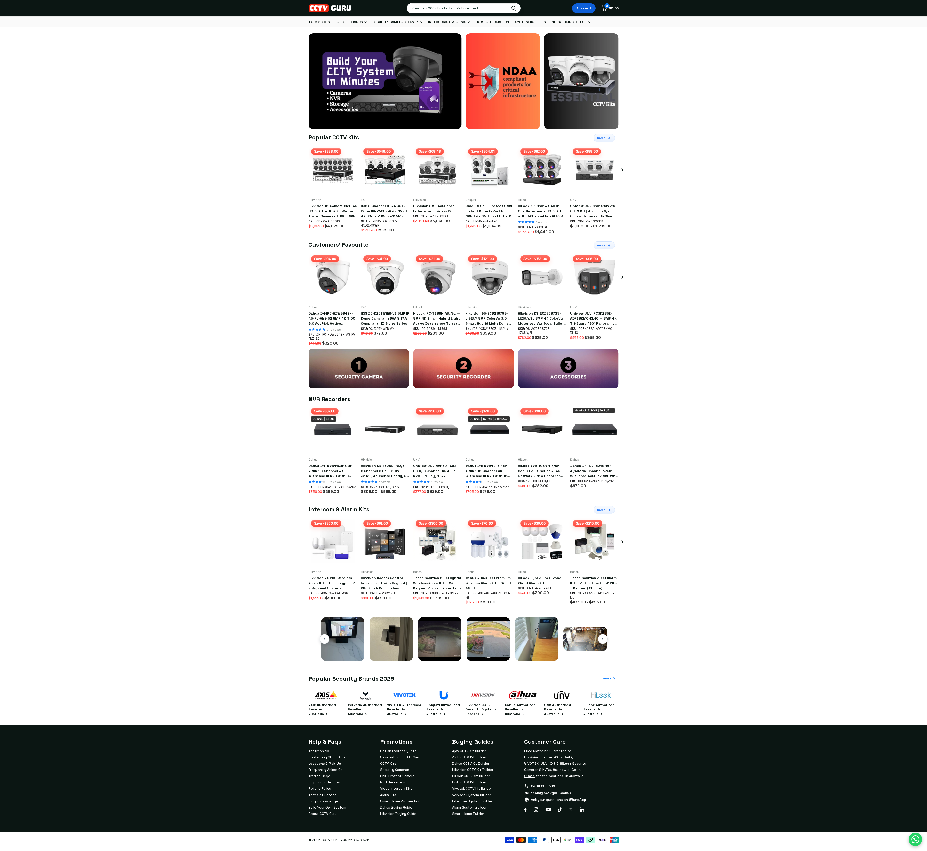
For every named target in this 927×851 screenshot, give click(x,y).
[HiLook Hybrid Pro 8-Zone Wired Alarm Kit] (542, 542)
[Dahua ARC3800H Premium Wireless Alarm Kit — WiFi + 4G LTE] (490, 542)
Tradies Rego (319, 776)
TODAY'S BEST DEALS (326, 22)
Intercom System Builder (472, 801)
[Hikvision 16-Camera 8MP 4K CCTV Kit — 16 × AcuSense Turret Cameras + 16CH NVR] (333, 170)
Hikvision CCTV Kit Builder (472, 769)
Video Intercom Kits (396, 788)
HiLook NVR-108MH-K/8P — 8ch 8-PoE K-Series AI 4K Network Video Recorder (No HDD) (540, 471)
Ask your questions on (558, 799)
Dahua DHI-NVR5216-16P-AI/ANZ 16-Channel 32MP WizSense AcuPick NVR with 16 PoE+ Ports (594, 471)
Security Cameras (394, 769)
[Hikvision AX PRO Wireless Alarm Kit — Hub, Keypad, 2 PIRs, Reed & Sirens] (333, 542)
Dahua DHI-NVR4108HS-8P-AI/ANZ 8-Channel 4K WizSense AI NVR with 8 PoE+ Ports (331, 471)
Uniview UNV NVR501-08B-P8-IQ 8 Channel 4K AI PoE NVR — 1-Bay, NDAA (435, 471)
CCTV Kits (388, 763)
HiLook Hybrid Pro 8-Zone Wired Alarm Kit (539, 580)
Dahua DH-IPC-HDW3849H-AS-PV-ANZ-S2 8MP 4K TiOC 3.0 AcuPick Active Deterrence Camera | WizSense (332, 318)
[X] (571, 809)
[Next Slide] (603, 639)
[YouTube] (548, 809)
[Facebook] (525, 810)
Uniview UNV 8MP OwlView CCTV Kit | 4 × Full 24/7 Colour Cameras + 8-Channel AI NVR (594, 211)
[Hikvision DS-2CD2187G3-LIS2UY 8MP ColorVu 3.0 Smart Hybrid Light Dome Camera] (490, 277)
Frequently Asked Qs (325, 769)
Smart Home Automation (400, 801)
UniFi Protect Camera (397, 776)
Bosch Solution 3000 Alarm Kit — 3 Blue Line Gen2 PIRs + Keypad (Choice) (593, 583)
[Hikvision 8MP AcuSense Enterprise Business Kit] (437, 170)
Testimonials (319, 751)
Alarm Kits (388, 795)
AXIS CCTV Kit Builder (469, 757)
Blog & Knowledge (323, 801)
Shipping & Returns (324, 782)
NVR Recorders (392, 782)
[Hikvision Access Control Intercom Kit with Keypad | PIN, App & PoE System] (385, 542)
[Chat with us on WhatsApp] (915, 839)
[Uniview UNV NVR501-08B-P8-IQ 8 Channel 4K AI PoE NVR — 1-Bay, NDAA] (437, 429)
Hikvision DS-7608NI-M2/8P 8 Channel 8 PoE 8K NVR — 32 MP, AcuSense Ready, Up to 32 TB (385, 471)
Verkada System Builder (471, 795)
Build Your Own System (327, 807)
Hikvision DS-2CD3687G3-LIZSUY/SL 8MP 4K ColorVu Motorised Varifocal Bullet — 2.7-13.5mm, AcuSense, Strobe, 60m (541, 318)
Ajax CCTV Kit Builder (469, 751)
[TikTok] (560, 809)
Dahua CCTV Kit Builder (470, 763)
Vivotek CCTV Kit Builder (472, 788)
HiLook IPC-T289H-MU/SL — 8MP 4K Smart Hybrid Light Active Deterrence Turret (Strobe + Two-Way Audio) (436, 318)
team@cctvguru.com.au (552, 793)
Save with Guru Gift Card (400, 757)
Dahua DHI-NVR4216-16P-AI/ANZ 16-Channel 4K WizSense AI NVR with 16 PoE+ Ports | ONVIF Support (489, 471)
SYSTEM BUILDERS (530, 22)
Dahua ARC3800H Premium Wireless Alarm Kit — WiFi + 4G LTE (488, 583)
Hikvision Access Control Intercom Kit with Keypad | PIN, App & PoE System (384, 583)
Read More (342, 653)
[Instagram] (536, 809)
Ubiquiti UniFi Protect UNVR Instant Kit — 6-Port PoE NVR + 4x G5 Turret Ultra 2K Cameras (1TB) (489, 211)
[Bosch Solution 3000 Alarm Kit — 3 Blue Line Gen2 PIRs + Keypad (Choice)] (594, 542)
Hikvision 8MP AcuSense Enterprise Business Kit (434, 208)
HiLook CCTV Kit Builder (471, 776)
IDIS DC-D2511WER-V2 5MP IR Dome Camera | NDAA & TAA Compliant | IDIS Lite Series (385, 318)
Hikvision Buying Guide (398, 814)
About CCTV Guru (323, 814)
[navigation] (622, 170)
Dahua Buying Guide (396, 807)
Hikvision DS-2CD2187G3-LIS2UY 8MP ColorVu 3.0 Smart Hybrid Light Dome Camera (487, 318)
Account (584, 8)
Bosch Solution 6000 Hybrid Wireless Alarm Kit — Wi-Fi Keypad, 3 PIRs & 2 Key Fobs (437, 583)
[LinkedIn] (582, 809)
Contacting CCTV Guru (327, 757)
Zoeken (513, 8)
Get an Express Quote (398, 751)
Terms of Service (323, 795)
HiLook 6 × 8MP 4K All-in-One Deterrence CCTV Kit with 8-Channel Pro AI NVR (540, 211)
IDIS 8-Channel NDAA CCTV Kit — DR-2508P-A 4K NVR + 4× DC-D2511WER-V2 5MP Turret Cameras (384, 211)
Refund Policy (320, 788)
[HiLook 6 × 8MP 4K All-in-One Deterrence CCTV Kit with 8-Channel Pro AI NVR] (542, 170)
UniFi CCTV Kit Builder (469, 782)
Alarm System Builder (469, 807)
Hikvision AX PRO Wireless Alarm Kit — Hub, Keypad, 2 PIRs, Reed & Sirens (332, 583)
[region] (463, 639)
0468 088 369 (543, 786)
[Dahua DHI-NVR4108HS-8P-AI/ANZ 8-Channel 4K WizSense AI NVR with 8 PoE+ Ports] (333, 429)
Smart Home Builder (468, 814)
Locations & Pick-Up (325, 763)
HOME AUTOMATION (492, 22)
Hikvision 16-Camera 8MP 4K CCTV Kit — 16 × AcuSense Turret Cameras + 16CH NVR (333, 211)
